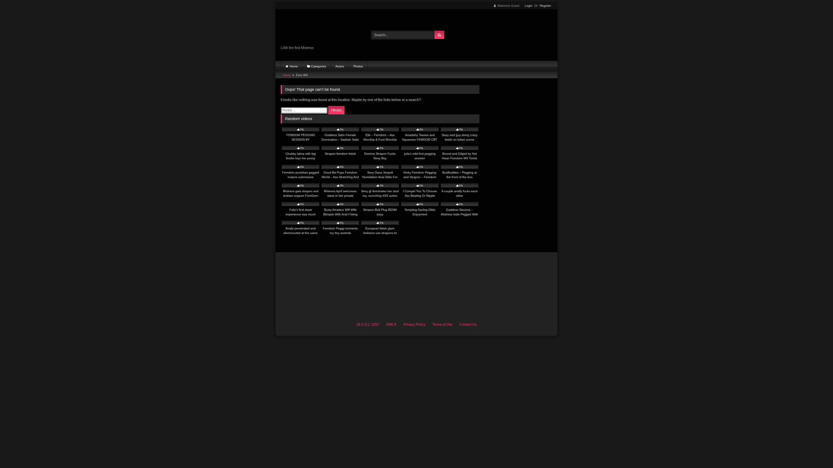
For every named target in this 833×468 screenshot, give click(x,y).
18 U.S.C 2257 (367, 324)
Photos (358, 66)
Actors (339, 66)
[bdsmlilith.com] (313, 31)
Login (528, 5)
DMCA (391, 324)
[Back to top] (819, 455)
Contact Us (468, 324)
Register (545, 5)
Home (294, 66)
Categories (318, 66)
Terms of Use (442, 324)
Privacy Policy (414, 324)
